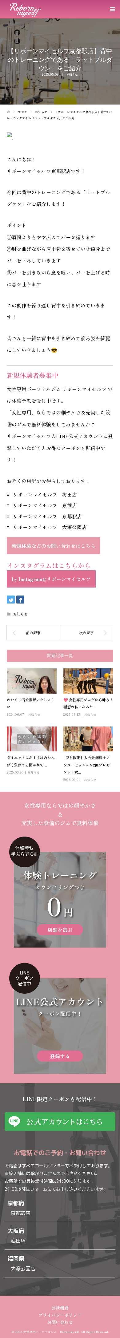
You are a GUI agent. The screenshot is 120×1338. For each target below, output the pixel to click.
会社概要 (60, 1307)
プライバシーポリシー (60, 1315)
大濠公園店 (23, 1268)
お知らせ (72, 74)
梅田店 (18, 1240)
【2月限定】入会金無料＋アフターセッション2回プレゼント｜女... (86, 764)
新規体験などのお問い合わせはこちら (53, 545)
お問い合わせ (60, 1322)
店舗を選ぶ (60, 929)
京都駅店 (20, 1213)
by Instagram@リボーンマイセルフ (51, 579)
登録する (60, 1056)
